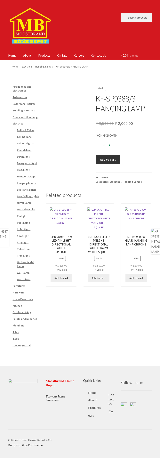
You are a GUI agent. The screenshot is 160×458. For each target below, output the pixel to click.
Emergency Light (27, 163)
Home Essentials (23, 299)
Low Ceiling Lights (28, 196)
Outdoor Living (22, 312)
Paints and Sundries (25, 319)
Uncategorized (22, 345)
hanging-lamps (26, 183)
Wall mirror (23, 279)
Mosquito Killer (26, 209)
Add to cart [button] (61, 278)
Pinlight (22, 216)
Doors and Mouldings (25, 117)
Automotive (20, 97)
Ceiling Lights (25, 143)
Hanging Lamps (44, 66)
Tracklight (23, 255)
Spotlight (23, 236)
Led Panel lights (26, 189)
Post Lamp (23, 222)
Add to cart (108, 159)
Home (12, 55)
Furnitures (19, 286)
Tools (16, 339)
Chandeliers (24, 150)
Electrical (27, 66)
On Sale (62, 55)
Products (44, 55)
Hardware (18, 292)
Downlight (23, 156)
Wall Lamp (23, 273)
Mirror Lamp (24, 203)
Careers (79, 55)
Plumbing (18, 325)
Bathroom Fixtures (24, 104)
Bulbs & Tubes (25, 130)
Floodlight (23, 170)
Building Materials (24, 110)
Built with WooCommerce (25, 445)
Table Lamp (24, 249)
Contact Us (98, 55)
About (27, 55)
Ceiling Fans (24, 137)
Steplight (22, 242)
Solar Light (23, 229)
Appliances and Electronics (22, 88)
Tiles (16, 332)
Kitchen (17, 306)
